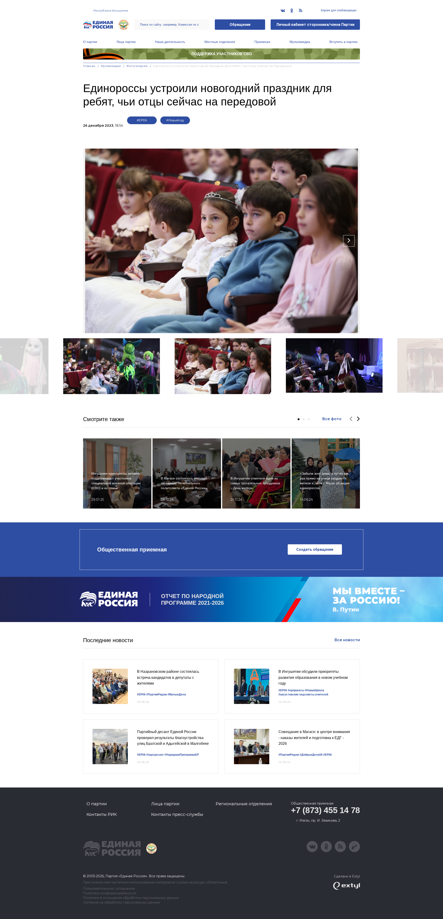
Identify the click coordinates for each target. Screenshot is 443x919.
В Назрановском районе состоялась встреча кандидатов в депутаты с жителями (168, 677)
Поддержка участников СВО (222, 54)
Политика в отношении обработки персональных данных (131, 898)
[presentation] (94, 241)
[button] (298, 419)
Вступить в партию (343, 42)
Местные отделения (219, 42)
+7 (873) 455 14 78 (325, 810)
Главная (89, 66)
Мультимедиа (300, 42)
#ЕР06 (142, 120)
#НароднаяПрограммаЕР (182, 754)
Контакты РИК (102, 814)
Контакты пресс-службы (177, 814)
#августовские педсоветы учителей (303, 694)
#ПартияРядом (156, 694)
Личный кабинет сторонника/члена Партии (315, 24)
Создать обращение (314, 549)
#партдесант (155, 754)
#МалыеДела (177, 694)
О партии (90, 42)
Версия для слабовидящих (338, 10)
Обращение (240, 24)
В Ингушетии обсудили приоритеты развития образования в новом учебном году (313, 677)
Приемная (262, 42)
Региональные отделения (244, 803)
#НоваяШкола (314, 690)
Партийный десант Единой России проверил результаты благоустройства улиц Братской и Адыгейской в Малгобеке (173, 737)
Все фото (331, 419)
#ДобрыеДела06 (311, 754)
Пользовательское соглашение (109, 889)
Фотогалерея (137, 66)
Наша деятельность (170, 42)
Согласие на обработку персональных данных (121, 902)
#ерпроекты (296, 690)
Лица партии (126, 42)
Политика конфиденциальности (109, 893)
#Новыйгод (175, 120)
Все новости (347, 640)
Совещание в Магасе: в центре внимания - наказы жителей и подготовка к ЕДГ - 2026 (314, 737)
